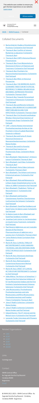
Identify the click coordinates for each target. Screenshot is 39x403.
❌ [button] (36, 2)
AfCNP (8, 344)
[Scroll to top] (34, 398)
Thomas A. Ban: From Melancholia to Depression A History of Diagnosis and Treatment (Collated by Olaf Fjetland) (20, 65)
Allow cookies (28, 16)
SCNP (8, 341)
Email (4, 383)
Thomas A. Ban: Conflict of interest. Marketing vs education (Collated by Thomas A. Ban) (19, 52)
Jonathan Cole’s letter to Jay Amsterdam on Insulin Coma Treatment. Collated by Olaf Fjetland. (21, 222)
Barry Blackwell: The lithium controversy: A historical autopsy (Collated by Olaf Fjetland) (21, 175)
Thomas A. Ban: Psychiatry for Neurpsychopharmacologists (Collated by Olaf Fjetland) (21, 73)
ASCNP (8, 347)
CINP (7, 334)
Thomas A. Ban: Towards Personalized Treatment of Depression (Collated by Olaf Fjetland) (20, 99)
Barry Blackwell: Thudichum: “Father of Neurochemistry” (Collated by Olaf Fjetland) (20, 190)
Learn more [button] (7, 9)
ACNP (8, 336)
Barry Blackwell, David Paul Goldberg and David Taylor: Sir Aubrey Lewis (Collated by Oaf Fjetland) (21, 208)
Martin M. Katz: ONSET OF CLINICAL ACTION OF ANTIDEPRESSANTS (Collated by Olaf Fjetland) (21, 271)
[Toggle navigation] (35, 25)
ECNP (8, 339)
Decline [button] (11, 16)
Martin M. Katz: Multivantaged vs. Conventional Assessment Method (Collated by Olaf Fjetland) (18, 263)
